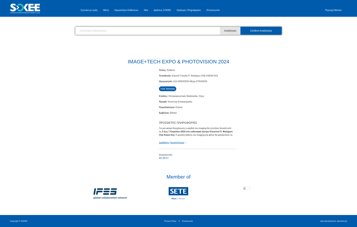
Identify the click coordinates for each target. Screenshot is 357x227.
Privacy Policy (170, 221)
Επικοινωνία (213, 10)
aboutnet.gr (342, 221)
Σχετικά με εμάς (89, 10)
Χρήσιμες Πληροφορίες (189, 10)
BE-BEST (164, 158)
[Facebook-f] (258, 221)
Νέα (146, 10)
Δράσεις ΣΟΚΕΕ (162, 10)
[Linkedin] (263, 221)
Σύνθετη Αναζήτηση (261, 30)
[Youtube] (267, 221)
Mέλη (106, 10)
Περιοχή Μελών (333, 10)
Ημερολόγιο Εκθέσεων (126, 10)
